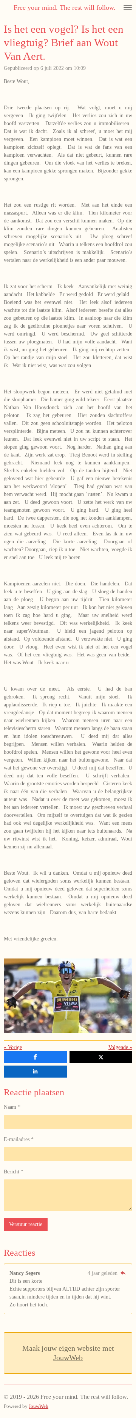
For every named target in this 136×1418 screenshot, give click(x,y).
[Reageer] (123, 1273)
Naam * (12, 1107)
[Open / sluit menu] (127, 7)
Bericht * (13, 1172)
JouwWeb (68, 1357)
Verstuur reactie (25, 1224)
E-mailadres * (19, 1139)
